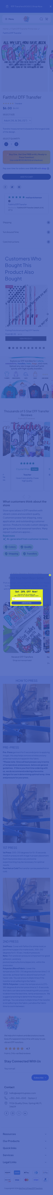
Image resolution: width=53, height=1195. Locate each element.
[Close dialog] (50, 575)
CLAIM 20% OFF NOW (26, 602)
